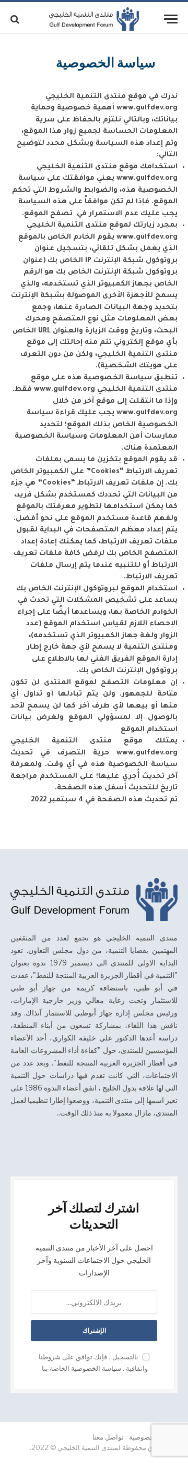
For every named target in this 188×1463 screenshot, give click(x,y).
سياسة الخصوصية (96, 1368)
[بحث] (15, 19)
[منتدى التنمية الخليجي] (94, 19)
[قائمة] (171, 19)
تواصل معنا (108, 1437)
